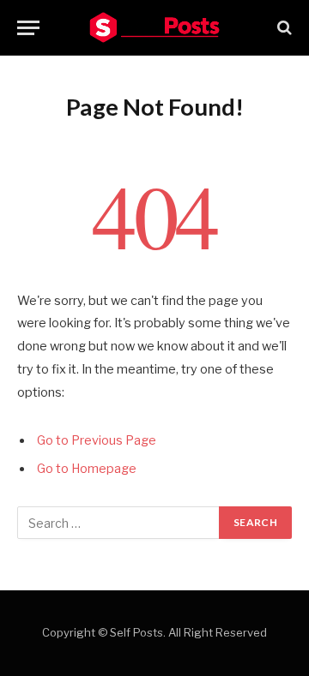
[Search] (283, 28)
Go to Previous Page (96, 440)
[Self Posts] (154, 27)
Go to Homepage (86, 468)
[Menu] (28, 28)
